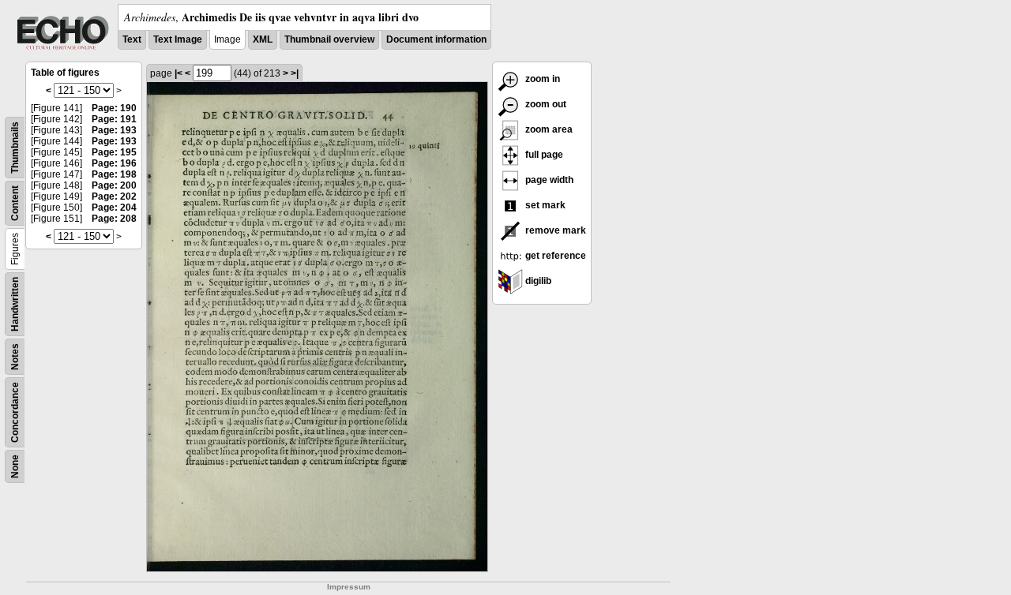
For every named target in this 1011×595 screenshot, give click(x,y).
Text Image (177, 39)
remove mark (554, 230)
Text (131, 39)
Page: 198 (114, 174)
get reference (554, 255)
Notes (15, 356)
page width (548, 179)
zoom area (548, 129)
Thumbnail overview (329, 39)
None (15, 466)
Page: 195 (114, 152)
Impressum (348, 586)
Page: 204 (114, 207)
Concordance (15, 412)
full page (543, 154)
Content (15, 203)
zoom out (544, 104)
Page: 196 (114, 163)
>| (295, 73)
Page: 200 (114, 185)
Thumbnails (15, 148)
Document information (436, 39)
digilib (537, 280)
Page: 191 (114, 119)
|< (178, 73)
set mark (544, 205)
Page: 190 (114, 108)
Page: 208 (114, 218)
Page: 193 (114, 130)
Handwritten (15, 304)
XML (262, 39)
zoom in (541, 78)
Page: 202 (114, 196)
